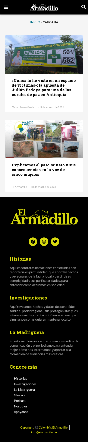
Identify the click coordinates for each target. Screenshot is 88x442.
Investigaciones (25, 384)
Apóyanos (21, 412)
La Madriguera (24, 389)
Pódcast (20, 401)
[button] (6, 7)
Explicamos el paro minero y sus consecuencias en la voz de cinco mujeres (44, 169)
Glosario (20, 395)
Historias (20, 378)
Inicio (35, 22)
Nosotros (21, 406)
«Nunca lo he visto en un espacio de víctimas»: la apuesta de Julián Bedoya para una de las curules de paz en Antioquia (44, 87)
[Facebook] (33, 241)
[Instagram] (44, 241)
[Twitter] (55, 241)
